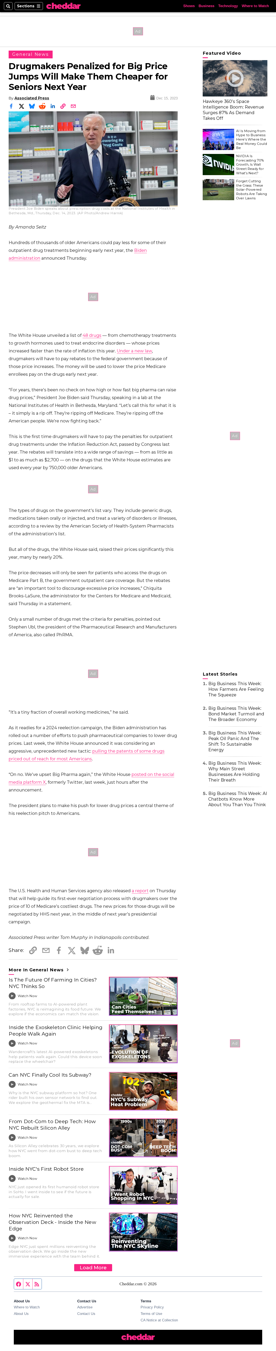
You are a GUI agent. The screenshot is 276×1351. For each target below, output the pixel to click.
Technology (228, 6)
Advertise (85, 1307)
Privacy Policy (152, 1307)
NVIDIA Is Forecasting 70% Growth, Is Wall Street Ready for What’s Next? (250, 164)
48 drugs (92, 335)
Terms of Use (151, 1313)
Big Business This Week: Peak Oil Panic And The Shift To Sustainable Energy (235, 741)
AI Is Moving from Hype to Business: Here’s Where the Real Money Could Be (251, 139)
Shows (189, 6)
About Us (21, 1313)
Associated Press (31, 98)
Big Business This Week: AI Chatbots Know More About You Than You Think (237, 799)
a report (140, 890)
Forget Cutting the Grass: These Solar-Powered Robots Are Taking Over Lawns (251, 189)
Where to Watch (255, 6)
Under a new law (134, 350)
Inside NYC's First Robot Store (46, 1169)
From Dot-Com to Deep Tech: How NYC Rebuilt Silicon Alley (52, 1124)
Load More (93, 1268)
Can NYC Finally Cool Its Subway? (50, 1075)
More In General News (37, 969)
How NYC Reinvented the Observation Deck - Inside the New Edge (52, 1222)
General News (30, 54)
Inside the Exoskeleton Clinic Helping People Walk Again (55, 1030)
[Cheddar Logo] (63, 6)
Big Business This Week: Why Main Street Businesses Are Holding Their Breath (235, 772)
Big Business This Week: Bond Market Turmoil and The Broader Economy (236, 714)
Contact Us (86, 1313)
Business (206, 6)
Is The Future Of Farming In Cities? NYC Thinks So (53, 983)
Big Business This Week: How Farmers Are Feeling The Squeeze (236, 689)
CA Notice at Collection (159, 1320)
